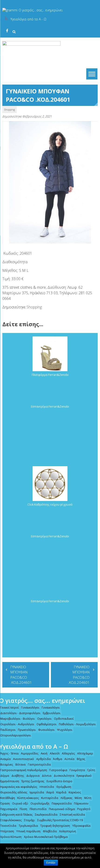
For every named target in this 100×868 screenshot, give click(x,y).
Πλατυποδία (38, 809)
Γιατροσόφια (58, 770)
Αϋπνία (69, 759)
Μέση (78, 798)
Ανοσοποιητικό (23, 759)
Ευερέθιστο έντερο (59, 781)
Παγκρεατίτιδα (62, 803)
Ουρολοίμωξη (39, 803)
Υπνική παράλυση (28, 831)
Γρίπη (91, 770)
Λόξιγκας (66, 798)
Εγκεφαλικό (84, 776)
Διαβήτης (17, 776)
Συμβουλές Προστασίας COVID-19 (60, 820)
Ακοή (44, 753)
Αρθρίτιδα (43, 759)
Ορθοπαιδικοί (64, 719)
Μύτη (87, 798)
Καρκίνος (75, 792)
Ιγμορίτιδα (37, 792)
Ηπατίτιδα (47, 787)
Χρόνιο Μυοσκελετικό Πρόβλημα (46, 837)
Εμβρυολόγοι (51, 713)
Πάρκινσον (81, 803)
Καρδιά (61, 792)
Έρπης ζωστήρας (32, 781)
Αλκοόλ (55, 753)
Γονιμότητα (77, 770)
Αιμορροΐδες (29, 753)
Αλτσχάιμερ (85, 753)
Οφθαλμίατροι (47, 724)
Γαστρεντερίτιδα (39, 765)
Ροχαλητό (83, 809)
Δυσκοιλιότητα (64, 776)
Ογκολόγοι (44, 719)
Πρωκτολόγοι (27, 730)
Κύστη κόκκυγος (28, 798)
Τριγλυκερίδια (28, 826)
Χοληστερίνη (67, 831)
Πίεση (23, 809)
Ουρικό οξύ (20, 803)
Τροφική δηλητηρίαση (55, 826)
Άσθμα (57, 759)
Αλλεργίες (68, 753)
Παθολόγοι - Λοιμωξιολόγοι (77, 724)
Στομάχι (29, 820)
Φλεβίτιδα (50, 831)
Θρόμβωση (63, 787)
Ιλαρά (50, 792)
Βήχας (81, 759)
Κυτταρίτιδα (49, 798)
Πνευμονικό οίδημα (62, 809)
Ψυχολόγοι (64, 730)
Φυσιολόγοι (46, 730)
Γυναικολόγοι (30, 708)
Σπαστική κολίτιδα (72, 815)
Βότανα (20, 765)
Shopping (9, 109)
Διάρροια (33, 776)
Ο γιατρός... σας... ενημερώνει (41, 10)
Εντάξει (50, 862)
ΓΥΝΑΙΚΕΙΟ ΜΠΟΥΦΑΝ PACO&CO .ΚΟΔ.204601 (21, 675)
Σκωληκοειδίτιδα (46, 815)
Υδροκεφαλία (81, 826)
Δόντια (46, 776)
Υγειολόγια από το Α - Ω (28, 19)
